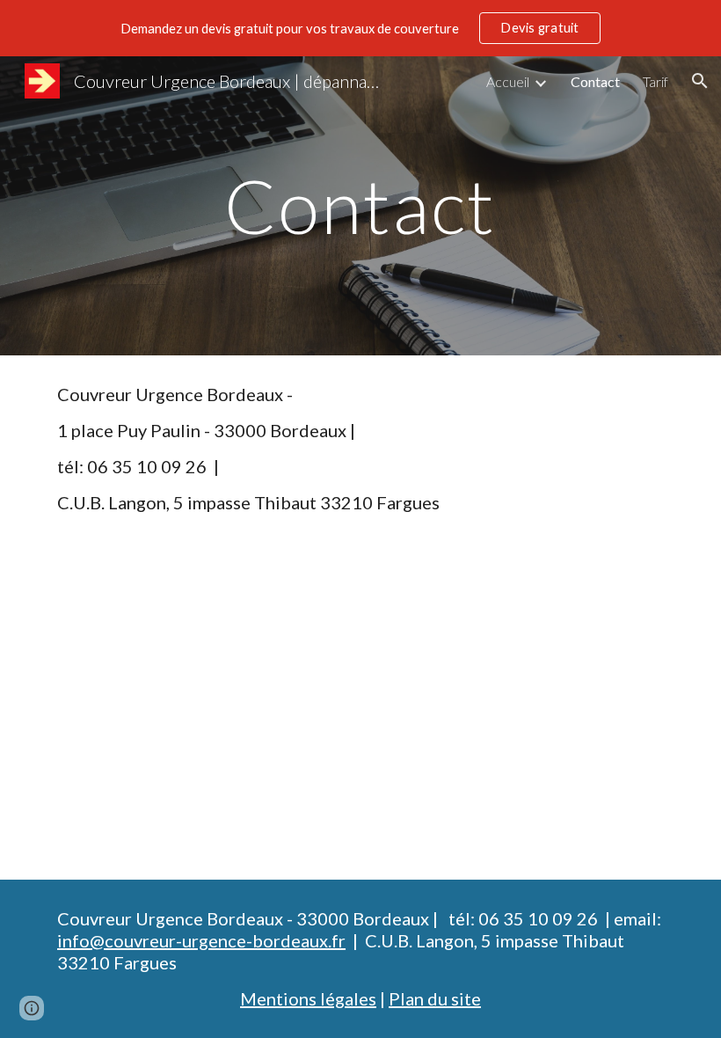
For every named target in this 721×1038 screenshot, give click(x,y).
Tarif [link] (655, 81)
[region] (360, 28)
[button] (700, 81)
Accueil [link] (507, 81)
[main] (361, 205)
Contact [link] (595, 81)
